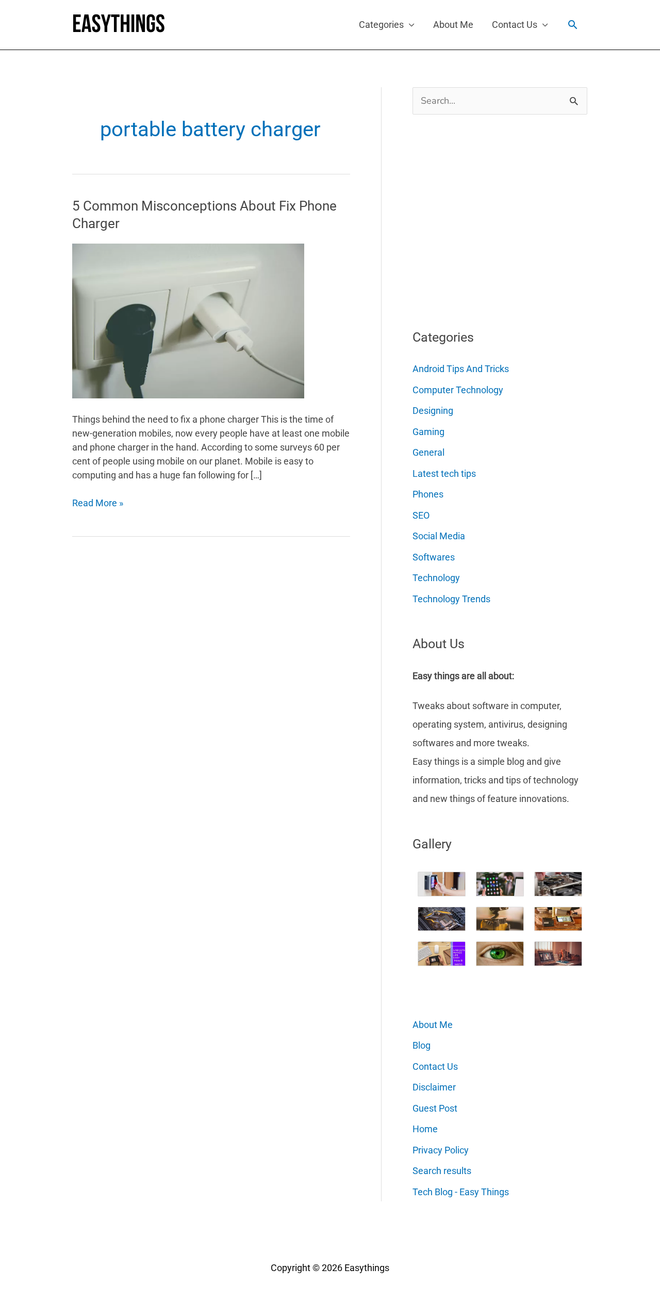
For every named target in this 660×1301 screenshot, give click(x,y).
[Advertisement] (489, 217)
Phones (427, 494)
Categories (381, 24)
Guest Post (434, 1108)
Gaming (428, 431)
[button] (573, 24)
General (428, 452)
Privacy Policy (440, 1150)
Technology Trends (451, 598)
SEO (421, 515)
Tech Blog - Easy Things (460, 1191)
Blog (421, 1045)
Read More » (97, 503)
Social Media (438, 536)
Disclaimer (434, 1087)
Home (425, 1128)
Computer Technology (457, 389)
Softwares (433, 557)
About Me (453, 24)
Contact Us (514, 24)
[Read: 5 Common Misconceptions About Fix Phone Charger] (188, 320)
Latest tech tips (444, 473)
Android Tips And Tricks (460, 368)
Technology (436, 577)
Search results (441, 1170)
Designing (432, 410)
